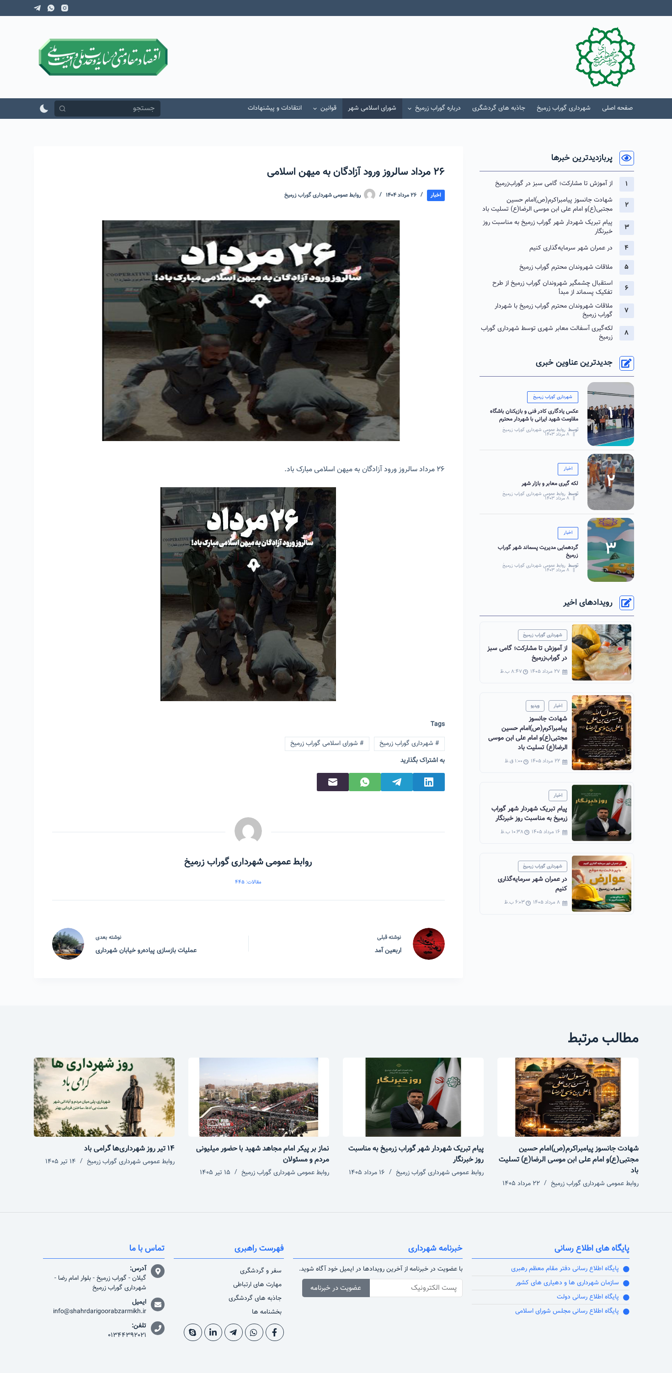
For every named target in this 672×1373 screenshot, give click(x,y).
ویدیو (535, 705)
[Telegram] (37, 8)
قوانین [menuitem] (328, 108)
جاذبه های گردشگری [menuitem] (498, 108)
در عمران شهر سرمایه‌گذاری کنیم (571, 248)
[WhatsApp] (51, 8)
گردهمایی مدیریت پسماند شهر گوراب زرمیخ (538, 551)
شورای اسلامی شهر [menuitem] (372, 108)
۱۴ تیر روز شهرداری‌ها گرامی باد (129, 1149)
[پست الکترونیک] (333, 782)
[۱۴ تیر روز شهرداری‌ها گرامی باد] (104, 1097)
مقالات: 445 (248, 882)
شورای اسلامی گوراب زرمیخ (327, 744)
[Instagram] (64, 8)
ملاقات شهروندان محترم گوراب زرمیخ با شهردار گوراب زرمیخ (554, 310)
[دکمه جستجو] (62, 109)
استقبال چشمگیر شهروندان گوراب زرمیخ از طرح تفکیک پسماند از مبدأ (552, 288)
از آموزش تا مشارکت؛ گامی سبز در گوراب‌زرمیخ (554, 184)
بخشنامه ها (267, 1312)
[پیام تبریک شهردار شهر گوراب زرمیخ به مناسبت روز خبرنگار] (413, 1097)
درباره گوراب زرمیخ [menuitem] (438, 108)
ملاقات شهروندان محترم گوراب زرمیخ (566, 267)
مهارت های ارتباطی (257, 1285)
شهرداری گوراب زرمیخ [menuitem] (564, 108)
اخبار (436, 195)
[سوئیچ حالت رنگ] (44, 108)
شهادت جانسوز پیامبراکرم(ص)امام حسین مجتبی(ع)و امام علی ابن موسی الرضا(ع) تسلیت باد (547, 204)
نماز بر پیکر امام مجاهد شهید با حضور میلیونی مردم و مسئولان (262, 1154)
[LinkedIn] (429, 782)
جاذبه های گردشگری (255, 1298)
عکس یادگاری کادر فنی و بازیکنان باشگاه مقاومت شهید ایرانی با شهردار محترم (534, 415)
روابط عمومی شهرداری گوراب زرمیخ (533, 430)
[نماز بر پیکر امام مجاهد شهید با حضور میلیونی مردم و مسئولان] (258, 1097)
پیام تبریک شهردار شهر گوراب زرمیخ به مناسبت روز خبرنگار (548, 227)
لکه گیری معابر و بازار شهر (550, 483)
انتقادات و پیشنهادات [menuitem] (275, 108)
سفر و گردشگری (261, 1271)
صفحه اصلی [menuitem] (617, 108)
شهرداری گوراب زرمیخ (409, 744)
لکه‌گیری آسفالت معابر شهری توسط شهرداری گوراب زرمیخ (547, 333)
